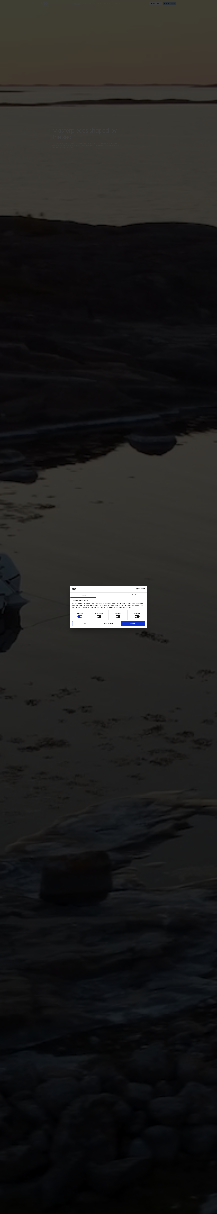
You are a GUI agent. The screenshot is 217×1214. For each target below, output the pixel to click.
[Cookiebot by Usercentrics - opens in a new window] (137, 589)
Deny (84, 623)
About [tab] (134, 594)
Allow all (132, 623)
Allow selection (108, 623)
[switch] (99, 616)
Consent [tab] (83, 595)
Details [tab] (108, 594)
